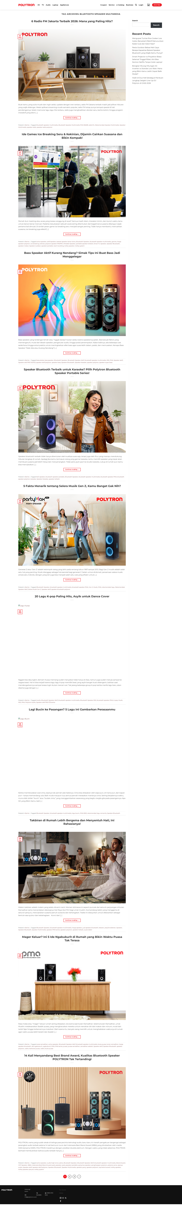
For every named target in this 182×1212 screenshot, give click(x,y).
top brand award (104, 1167)
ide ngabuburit (37, 1046)
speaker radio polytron (44, 127)
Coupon (103, 5)
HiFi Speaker (22, 1165)
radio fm (91, 125)
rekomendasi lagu (108, 587)
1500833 (38, 1195)
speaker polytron (93, 362)
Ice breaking (35, 243)
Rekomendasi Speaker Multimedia (107, 125)
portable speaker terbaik (84, 243)
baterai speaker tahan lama (66, 241)
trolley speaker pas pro (26, 1169)
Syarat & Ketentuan (143, 1208)
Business (129, 5)
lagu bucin (76, 813)
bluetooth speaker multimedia (47, 125)
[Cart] (148, 5)
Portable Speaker (69, 243)
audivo (60, 1163)
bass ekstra (40, 360)
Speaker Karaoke (80, 362)
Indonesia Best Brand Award (41, 1165)
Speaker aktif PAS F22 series (45, 702)
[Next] (79, 1176)
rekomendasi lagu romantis (96, 813)
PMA (111, 360)
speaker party (81, 1167)
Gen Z (91, 587)
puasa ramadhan (74, 1046)
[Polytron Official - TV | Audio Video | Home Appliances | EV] (26, 5)
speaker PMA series (53, 930)
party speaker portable (70, 1165)
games (114, 241)
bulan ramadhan (112, 1044)
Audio (39, 700)
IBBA (29, 1165)
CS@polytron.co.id (30, 1197)
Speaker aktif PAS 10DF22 (27, 362)
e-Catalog (120, 5)
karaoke (33, 479)
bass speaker (49, 360)
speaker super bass (105, 362)
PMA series (59, 1046)
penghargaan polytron (99, 1165)
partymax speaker (84, 1165)
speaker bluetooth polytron (60, 589)
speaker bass (56, 362)
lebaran (101, 927)
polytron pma (112, 1165)
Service (111, 5)
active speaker (41, 241)
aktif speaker (51, 241)
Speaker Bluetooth (113, 243)
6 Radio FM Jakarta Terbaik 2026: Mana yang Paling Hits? (72, 21)
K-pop (116, 700)
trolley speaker (69, 246)
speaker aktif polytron (43, 362)
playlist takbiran (110, 927)
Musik (95, 587)
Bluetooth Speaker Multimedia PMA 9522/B (73, 125)
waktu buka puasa (46, 1048)
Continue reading (72, 117)
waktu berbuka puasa (32, 1048)
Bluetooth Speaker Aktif (76, 360)
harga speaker (77, 927)
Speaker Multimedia (39, 930)
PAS (108, 360)
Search (135, 21)
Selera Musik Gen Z (34, 589)
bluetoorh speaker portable (55, 477)
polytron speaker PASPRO (54, 243)
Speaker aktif (118, 360)
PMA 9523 (83, 813)
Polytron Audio (30, 702)
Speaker (103, 243)
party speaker (56, 1165)
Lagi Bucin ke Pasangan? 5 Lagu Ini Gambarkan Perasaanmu (72, 709)
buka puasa (102, 1044)
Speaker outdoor (35, 246)
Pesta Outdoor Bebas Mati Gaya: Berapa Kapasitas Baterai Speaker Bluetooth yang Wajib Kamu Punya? (147, 50)
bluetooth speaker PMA (109, 477)
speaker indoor (23, 246)
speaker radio (31, 127)
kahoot (42, 243)
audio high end (52, 1163)
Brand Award (120, 1163)
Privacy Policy (130, 1208)
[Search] (136, 5)
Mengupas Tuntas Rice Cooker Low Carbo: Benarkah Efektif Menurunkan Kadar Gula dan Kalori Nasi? (147, 41)
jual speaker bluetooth (90, 927)
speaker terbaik (54, 479)
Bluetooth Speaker (82, 241)
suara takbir (88, 930)
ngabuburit (47, 1046)
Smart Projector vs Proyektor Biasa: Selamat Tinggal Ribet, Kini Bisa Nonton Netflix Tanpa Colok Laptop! (147, 59)
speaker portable (47, 246)
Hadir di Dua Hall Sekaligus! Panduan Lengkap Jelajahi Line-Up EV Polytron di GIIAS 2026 (147, 80)
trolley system (80, 246)
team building (59, 246)
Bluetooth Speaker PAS (88, 700)
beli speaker (41, 477)
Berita (27, 125)
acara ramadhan (42, 1044)
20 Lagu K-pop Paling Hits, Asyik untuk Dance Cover (72, 596)
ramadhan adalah (86, 1046)
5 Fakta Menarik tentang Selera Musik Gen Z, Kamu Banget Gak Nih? (72, 486)
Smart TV (97, 243)
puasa (65, 1046)
